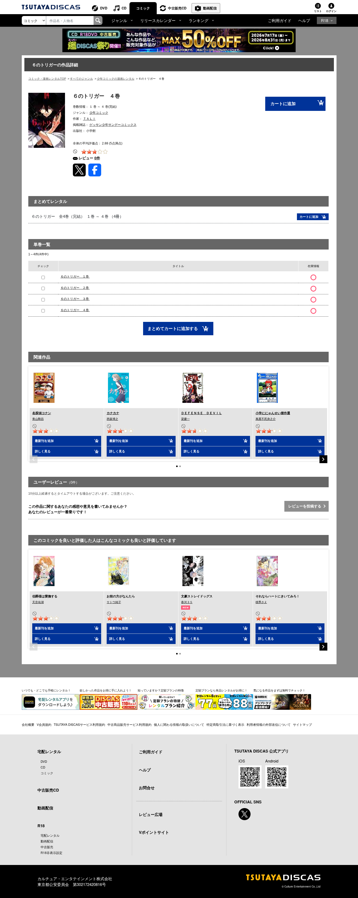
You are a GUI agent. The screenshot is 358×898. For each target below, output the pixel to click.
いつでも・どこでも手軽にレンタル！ (46, 690)
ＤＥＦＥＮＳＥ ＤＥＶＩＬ (201, 413)
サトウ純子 (114, 602)
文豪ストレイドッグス (197, 596)
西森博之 (112, 418)
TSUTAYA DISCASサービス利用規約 (79, 724)
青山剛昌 (38, 418)
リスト (318, 11)
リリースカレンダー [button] (158, 20)
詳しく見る (43, 451)
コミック (143, 8)
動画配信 (210, 8)
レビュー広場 (150, 814)
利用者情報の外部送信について (269, 724)
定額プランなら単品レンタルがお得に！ (221, 690)
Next (323, 459)
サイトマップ (302, 724)
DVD (103, 8)
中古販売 (47, 847)
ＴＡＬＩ (89, 119)
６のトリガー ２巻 (75, 288)
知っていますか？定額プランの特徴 (161, 690)
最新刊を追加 (44, 441)
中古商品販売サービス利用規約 (129, 724)
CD (124, 8)
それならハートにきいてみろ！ (278, 596)
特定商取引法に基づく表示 (225, 724)
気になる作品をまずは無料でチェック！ (279, 690)
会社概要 (28, 724)
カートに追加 (283, 103)
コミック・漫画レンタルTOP (47, 78)
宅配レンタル (50, 835)
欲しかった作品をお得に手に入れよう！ (106, 690)
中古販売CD (177, 8)
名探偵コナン (41, 413)
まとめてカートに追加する (173, 328)
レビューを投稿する (305, 506)
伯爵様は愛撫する (44, 596)
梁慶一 (185, 418)
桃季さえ (261, 602)
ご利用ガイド (279, 20)
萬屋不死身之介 (266, 418)
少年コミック (98, 113)
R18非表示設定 (51, 852)
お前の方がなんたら (121, 596)
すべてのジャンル (81, 78)
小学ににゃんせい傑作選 (273, 413)
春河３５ (187, 602)
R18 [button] (324, 20)
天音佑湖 (38, 602)
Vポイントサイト (154, 832)
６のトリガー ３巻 (75, 299)
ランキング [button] (198, 20)
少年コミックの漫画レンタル (115, 78)
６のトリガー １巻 (75, 276)
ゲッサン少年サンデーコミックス (113, 125)
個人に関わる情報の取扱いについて (179, 724)
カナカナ (113, 413)
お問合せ (147, 788)
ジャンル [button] (119, 20)
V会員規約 (44, 724)
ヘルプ (304, 20)
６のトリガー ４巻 (75, 310)
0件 (97, 158)
